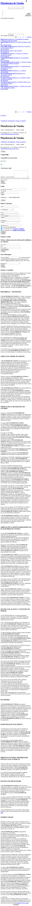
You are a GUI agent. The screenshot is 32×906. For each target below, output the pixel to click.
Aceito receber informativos (9, 227)
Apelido (3, 217)
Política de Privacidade (19, 230)
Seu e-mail (3, 248)
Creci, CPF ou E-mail (6, 189)
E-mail (2, 214)
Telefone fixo (4, 225)
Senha (2, 192)
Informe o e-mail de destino (7, 177)
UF (1, 191)
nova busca (3, 115)
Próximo (29, 37)
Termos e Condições (21, 120)
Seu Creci (3, 244)
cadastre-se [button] (28, 15)
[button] (30, 12)
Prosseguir (16, 904)
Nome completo (4, 216)
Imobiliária (3, 220)
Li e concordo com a (13, 230)
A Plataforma (4, 120)
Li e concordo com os (13, 228)
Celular (2, 222)
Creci (2, 206)
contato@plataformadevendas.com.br (10, 134)
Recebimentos (11, 120)
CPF (2, 212)
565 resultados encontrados (7, 35)
